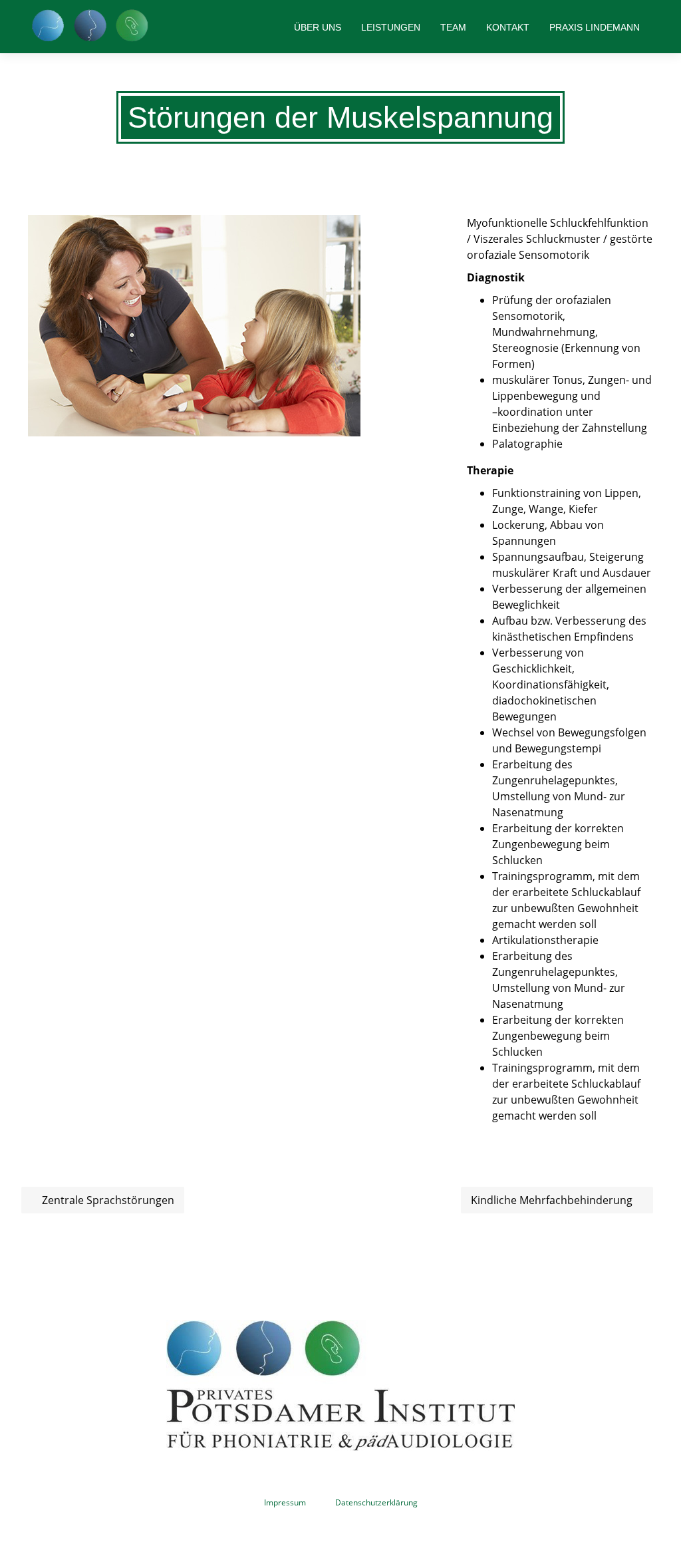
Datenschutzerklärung (376, 1502)
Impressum (285, 1502)
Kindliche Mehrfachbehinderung (553, 1200)
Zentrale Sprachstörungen (106, 1200)
